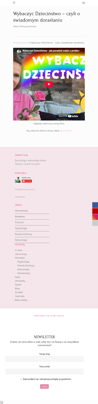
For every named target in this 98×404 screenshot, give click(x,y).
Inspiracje (19, 296)
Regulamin (20, 196)
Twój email (44, 366)
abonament (65, 130)
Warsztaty (20, 280)
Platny (16, 26)
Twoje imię (44, 354)
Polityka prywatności (25, 189)
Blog (17, 288)
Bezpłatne (20, 216)
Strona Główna (20, 42)
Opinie (18, 284)
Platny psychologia (27, 26)
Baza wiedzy (21, 300)
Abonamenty (21, 210)
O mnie (18, 250)
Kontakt (19, 292)
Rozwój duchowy (23, 234)
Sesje (17, 277)
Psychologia (21, 228)
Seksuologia (21, 240)
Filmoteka (20, 258)
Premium (19, 222)
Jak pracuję (21, 254)
